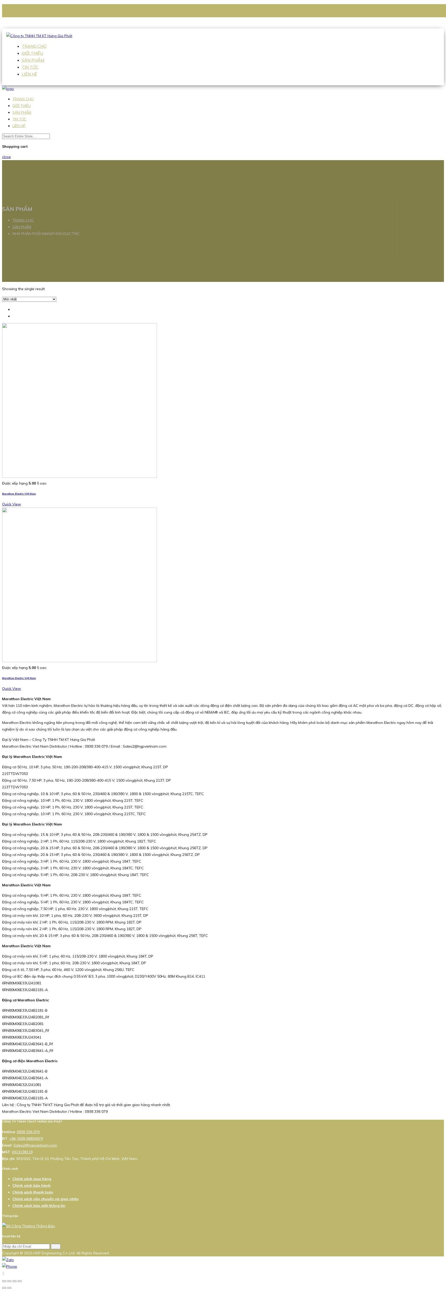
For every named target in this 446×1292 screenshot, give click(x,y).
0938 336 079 (37, 18)
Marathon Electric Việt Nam (19, 493)
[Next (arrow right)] (9, 1288)
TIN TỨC (30, 67)
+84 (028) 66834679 (26, 1138)
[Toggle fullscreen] (14, 1281)
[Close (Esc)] (4, 1281)
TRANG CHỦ (34, 46)
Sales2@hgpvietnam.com (46, 25)
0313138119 (22, 1152)
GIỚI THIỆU (32, 53)
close (6, 156)
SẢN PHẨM (33, 60)
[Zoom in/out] (20, 1281)
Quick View (11, 504)
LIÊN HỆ (29, 74)
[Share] (9, 1281)
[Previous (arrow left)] (4, 1288)
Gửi (56, 1246)
